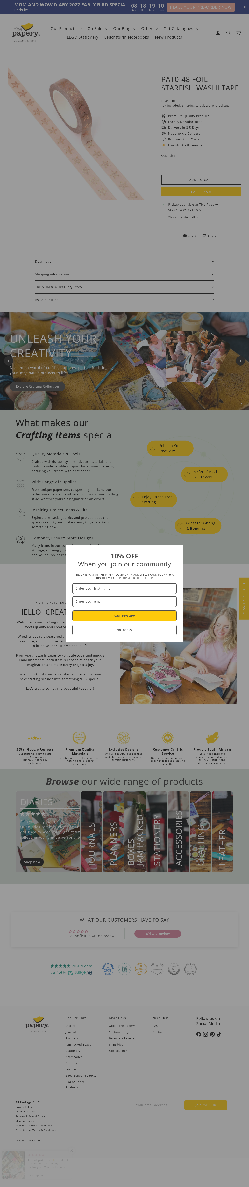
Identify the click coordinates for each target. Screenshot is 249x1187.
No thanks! (124, 630)
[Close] (178, 550)
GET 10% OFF (124, 615)
